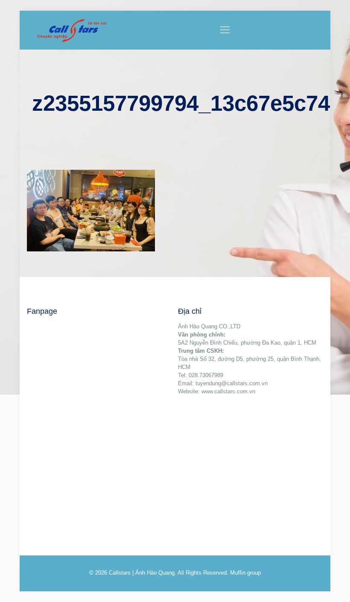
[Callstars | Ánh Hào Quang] (71, 30)
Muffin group (245, 573)
